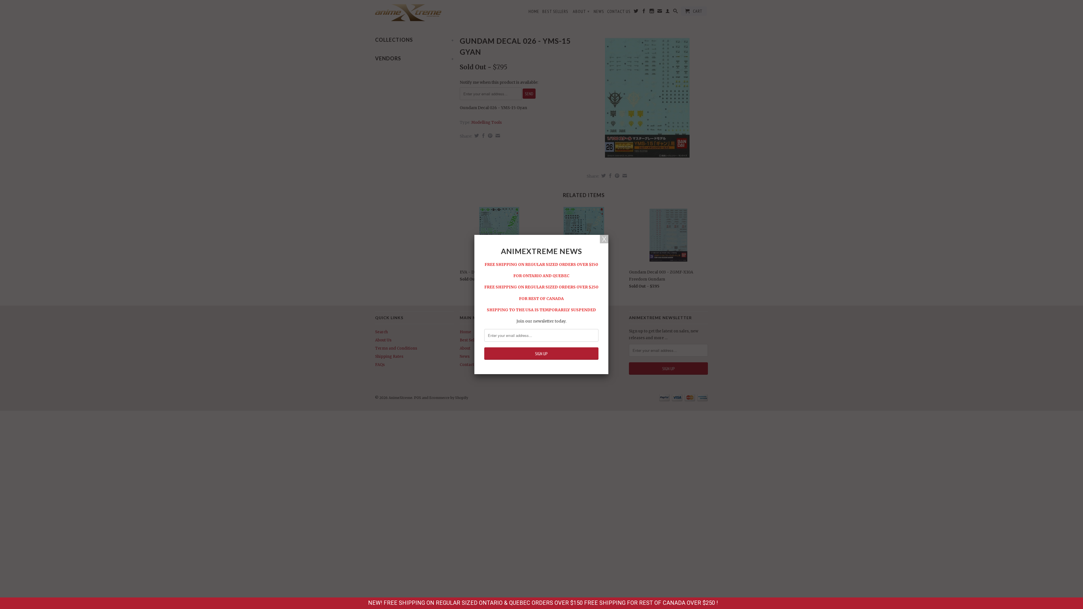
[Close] (604, 239)
